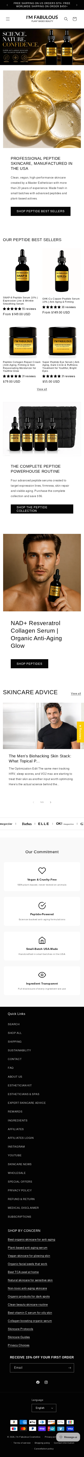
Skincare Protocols (20, 1329)
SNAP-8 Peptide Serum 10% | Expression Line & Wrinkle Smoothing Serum (20, 300)
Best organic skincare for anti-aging (31, 1239)
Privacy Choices (18, 1345)
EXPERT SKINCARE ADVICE (27, 1102)
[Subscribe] (69, 1367)
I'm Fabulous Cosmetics (28, 1437)
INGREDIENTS (18, 1120)
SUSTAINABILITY (19, 1050)
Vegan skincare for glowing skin (29, 1255)
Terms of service (22, 1443)
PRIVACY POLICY (20, 1190)
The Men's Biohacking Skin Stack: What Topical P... (40, 758)
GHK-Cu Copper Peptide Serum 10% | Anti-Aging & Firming (61, 300)
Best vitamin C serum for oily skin (30, 1312)
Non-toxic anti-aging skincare (27, 1288)
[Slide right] (50, 802)
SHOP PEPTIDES (29, 663)
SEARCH (14, 1024)
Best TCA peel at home (23, 1272)
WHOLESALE (17, 1172)
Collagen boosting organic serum (30, 1320)
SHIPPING (15, 1041)
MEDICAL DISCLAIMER (23, 1207)
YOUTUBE (14, 1155)
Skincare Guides (19, 1337)
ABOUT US (15, 1076)
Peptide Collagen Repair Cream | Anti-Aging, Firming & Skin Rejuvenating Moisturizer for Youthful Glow (21, 367)
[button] (8, 19)
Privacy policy (52, 1437)
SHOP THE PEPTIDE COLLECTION (32, 509)
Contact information (64, 1443)
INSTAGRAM (16, 1146)
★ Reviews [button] (80, 732)
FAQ (11, 1067)
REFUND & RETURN (21, 1199)
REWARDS (15, 1111)
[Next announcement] (76, 5)
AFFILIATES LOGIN (21, 1137)
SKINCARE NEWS (20, 1164)
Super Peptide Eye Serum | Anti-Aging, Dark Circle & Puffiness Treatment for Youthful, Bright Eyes (61, 367)
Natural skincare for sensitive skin (30, 1280)
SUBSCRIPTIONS (19, 1216)
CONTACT (14, 1059)
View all (42, 389)
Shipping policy (42, 1443)
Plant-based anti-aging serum (27, 1247)
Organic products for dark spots (29, 1296)
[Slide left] (33, 802)
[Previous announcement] (7, 5)
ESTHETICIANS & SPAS (23, 1094)
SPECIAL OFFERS (20, 1181)
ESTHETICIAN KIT (20, 1085)
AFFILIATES (16, 1129)
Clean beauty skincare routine (28, 1304)
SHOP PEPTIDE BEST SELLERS (41, 211)
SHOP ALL (15, 1032)
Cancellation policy (44, 1449)
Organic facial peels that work (27, 1263)
